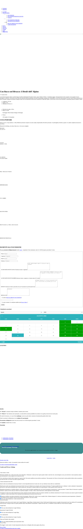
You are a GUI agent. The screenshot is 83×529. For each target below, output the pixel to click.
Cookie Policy (49, 458)
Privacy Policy (24, 302)
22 (65, 332)
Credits (54, 458)
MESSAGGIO (4, 295)
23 (77, 332)
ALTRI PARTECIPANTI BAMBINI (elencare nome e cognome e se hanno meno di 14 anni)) (20, 278)
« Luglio (3, 341)
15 (65, 328)
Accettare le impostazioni (5, 464)
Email (2, 258)
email (21, 250)
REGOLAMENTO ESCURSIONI (13, 297)
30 (77, 335)
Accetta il (12, 297)
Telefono (3, 261)
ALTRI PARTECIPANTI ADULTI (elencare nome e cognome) (14, 269)
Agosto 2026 (41, 316)
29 (65, 335)
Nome (2, 253)
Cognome (3, 256)
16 (77, 328)
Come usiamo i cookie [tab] (4, 472)
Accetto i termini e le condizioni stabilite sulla (15, 302)
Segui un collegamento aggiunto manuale (10, 446)
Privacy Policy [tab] (3, 522)
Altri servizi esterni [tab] (4, 500)
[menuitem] (43, 11)
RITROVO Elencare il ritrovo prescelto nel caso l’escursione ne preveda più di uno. (18, 286)
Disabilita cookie (13, 464)
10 (5, 328)
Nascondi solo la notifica (15, 528)
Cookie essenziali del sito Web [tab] (6, 481)
